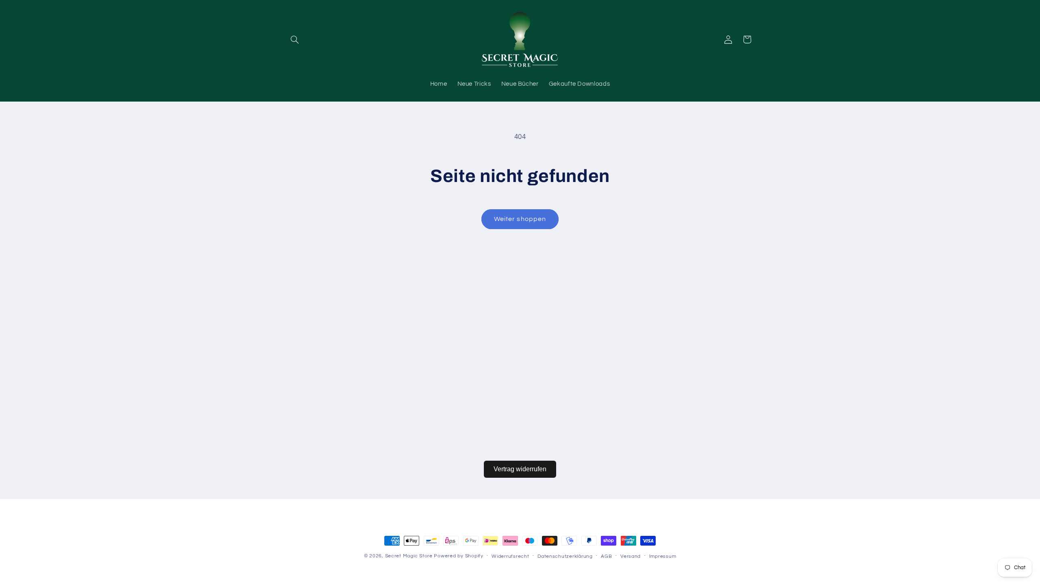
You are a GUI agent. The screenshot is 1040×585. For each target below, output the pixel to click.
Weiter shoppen (520, 219)
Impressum (662, 556)
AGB (606, 556)
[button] (295, 39)
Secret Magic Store (409, 556)
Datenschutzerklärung (565, 556)
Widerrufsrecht (510, 556)
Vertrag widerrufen (520, 469)
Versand (630, 556)
